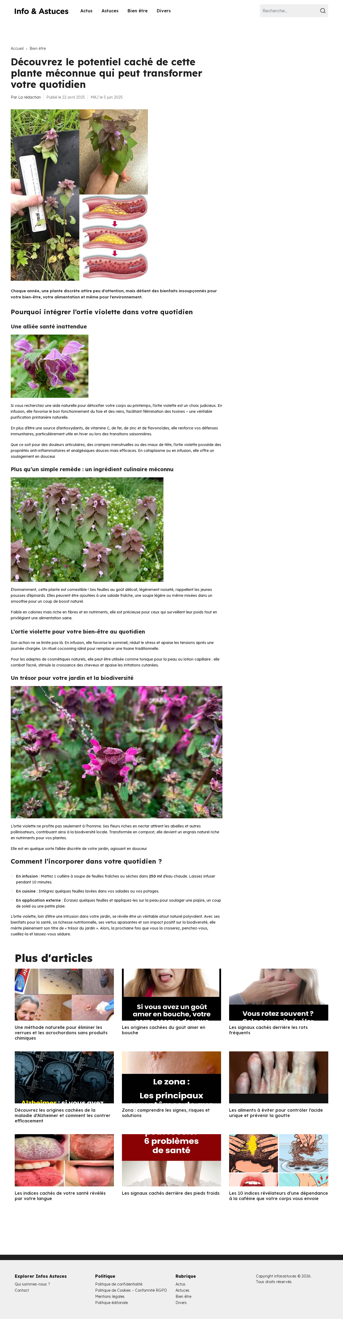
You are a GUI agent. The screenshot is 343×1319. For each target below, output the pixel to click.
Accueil (17, 48)
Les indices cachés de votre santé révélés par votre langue (60, 1195)
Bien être (138, 10)
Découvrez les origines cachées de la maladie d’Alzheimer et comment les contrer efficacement (62, 1115)
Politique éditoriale (111, 1302)
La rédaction (29, 97)
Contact (22, 1290)
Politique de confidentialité (118, 1284)
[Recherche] (323, 10)
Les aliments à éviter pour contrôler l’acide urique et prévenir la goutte (276, 1112)
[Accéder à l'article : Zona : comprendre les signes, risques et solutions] (171, 1077)
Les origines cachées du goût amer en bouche (163, 1030)
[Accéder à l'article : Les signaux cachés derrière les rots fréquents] (278, 995)
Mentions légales (110, 1296)
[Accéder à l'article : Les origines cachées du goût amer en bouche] (171, 995)
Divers (164, 10)
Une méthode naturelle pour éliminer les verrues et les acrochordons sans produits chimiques (61, 1033)
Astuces (110, 10)
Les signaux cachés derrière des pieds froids (170, 1193)
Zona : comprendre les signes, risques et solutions (166, 1112)
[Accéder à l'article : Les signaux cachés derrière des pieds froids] (171, 1160)
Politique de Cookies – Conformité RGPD (131, 1290)
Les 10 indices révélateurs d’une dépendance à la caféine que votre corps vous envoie (278, 1195)
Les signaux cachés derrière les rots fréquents (268, 1030)
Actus (86, 10)
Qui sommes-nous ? (32, 1284)
